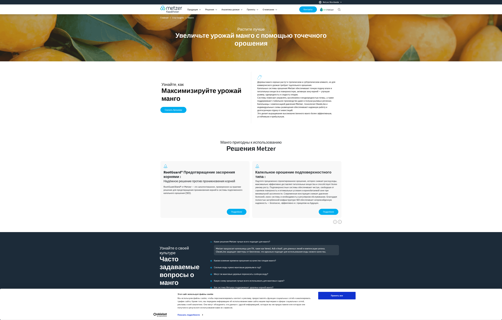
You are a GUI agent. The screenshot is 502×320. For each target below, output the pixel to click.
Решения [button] (209, 9)
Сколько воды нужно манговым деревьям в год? (237, 267)
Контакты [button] (308, 9)
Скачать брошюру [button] (173, 110)
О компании (268, 9)
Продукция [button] (192, 9)
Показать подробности (189, 315)
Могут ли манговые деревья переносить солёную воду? (241, 274)
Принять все (337, 295)
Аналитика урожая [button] (230, 9)
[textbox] (332, 2)
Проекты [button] (251, 9)
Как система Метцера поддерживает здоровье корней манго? (243, 287)
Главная (164, 17)
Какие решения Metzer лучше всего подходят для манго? (242, 241)
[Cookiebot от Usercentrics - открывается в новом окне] (160, 315)
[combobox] (329, 2)
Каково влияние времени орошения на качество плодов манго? (245, 260)
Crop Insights (178, 17)
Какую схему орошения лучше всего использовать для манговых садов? (249, 280)
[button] (327, 9)
